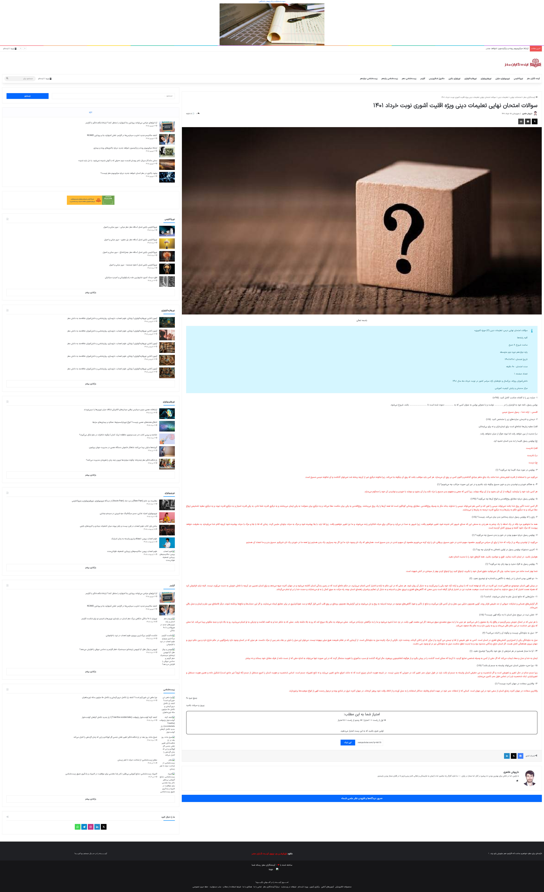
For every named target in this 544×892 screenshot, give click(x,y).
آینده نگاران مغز (533, 78)
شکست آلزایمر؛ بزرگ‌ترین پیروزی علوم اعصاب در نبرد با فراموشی (131, 635)
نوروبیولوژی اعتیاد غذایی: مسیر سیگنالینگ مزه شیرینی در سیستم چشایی (128, 513)
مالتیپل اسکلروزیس (437, 78)
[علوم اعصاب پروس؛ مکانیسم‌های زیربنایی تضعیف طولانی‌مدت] (167, 556)
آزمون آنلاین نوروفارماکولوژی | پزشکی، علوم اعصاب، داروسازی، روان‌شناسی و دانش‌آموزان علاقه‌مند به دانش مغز (112, 318)
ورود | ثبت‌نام (303, 886)
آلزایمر (422, 78)
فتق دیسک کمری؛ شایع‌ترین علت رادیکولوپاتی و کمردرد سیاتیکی (131, 277)
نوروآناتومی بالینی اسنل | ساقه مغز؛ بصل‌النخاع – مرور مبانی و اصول (130, 252)
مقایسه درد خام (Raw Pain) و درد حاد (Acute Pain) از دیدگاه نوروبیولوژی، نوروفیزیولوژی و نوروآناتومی (114, 500)
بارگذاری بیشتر (90, 292)
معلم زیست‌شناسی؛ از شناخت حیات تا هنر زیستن (137, 759)
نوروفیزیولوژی (486, 78)
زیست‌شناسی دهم (409, 78)
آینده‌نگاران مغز (529, 97)
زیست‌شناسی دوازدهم (369, 78)
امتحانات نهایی (516, 97)
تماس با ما (257, 886)
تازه (90, 112)
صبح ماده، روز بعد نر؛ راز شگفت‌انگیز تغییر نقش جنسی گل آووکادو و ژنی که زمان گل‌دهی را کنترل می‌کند (115, 737)
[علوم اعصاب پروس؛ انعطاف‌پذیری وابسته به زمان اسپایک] (167, 542)
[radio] (371, 725)
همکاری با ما (247, 886)
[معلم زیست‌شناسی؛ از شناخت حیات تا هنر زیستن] (167, 765)
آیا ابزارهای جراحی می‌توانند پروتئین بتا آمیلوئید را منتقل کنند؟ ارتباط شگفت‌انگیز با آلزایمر (121, 122)
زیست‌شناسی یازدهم (390, 78)
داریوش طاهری (527, 113)
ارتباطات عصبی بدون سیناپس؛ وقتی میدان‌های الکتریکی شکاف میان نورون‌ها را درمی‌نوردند (120, 409)
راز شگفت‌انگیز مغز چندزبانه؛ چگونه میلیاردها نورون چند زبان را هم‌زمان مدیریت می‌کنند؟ (121, 460)
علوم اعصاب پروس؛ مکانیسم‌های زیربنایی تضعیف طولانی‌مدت (132, 551)
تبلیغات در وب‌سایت (288, 886)
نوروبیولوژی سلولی (502, 78)
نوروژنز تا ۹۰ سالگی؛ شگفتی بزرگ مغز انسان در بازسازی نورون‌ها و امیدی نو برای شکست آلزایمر (119, 618)
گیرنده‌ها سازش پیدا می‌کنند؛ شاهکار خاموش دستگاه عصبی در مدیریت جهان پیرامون (123, 447)
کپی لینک (348, 742)
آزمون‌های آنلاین (327, 886)
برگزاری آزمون (315, 886)
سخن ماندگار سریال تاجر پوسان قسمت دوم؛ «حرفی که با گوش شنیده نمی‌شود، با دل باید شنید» (485, 48)
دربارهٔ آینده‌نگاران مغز (271, 886)
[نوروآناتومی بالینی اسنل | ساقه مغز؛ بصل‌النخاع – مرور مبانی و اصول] (167, 256)
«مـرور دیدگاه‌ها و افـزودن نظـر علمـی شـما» (361, 798)
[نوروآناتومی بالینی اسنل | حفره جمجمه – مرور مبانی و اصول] (167, 269)
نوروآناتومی (518, 78)
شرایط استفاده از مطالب (232, 886)
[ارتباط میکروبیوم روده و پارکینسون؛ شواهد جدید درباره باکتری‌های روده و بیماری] (167, 152)
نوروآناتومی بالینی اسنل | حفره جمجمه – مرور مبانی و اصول (133, 264)
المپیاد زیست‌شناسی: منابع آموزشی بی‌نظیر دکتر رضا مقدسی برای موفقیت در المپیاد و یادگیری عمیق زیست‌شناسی (111, 773)
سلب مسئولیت (215, 886)
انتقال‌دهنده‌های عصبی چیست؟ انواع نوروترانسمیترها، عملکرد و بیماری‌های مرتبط (125, 422)
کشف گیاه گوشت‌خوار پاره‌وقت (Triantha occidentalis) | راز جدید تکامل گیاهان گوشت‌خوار (119, 717)
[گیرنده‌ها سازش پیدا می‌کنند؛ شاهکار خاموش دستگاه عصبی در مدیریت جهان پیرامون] (167, 451)
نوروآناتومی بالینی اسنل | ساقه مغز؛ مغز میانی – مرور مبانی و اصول (130, 227)
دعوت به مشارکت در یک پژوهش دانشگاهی (272, 1)
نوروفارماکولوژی (470, 78)
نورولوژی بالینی (454, 78)
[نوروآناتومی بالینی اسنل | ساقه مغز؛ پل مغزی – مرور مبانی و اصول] (167, 243)
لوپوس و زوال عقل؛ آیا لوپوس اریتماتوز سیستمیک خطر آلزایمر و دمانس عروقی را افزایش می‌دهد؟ (118, 649)
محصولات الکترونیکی (343, 886)
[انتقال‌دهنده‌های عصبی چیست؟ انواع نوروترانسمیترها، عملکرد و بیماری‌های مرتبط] (167, 426)
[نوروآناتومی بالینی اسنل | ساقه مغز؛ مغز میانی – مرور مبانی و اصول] (167, 231)
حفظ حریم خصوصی (200, 886)
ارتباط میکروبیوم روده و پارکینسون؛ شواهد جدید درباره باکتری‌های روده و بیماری (125, 148)
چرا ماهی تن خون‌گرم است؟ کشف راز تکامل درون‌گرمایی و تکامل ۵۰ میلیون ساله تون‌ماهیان (119, 697)
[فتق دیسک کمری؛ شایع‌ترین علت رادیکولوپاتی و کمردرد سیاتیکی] (167, 281)
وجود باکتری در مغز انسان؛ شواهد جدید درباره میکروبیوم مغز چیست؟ (129, 173)
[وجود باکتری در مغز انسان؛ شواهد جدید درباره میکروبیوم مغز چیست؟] (167, 177)
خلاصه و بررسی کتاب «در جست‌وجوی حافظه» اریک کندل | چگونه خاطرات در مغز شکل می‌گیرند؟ (118, 434)
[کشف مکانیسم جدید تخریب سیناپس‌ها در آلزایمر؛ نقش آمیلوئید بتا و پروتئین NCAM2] (167, 139)
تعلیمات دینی (503, 97)
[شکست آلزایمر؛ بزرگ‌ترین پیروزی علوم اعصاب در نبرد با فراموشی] (167, 640)
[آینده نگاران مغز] (523, 63)
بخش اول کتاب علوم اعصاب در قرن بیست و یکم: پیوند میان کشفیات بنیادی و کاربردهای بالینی (118, 526)
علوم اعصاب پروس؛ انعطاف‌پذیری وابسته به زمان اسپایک (134, 538)
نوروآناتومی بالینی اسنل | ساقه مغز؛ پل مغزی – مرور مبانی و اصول (130, 239)
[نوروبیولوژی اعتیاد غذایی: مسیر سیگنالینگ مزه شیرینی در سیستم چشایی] (167, 517)
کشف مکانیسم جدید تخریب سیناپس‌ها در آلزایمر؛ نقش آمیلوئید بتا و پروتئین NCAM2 (122, 135)
